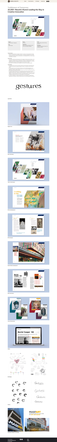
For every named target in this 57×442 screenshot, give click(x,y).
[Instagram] (47, 1)
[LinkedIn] (48, 1)
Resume (28, 440)
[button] (31, 1)
